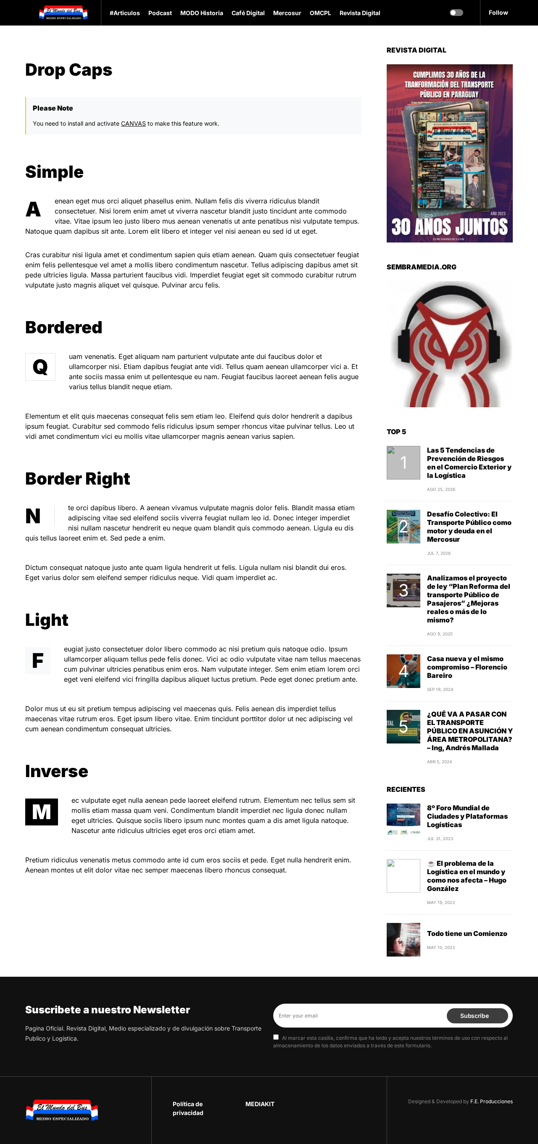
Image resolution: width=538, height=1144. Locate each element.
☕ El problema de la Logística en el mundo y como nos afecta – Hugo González (466, 825)
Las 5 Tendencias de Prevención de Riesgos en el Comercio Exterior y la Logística (469, 412)
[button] (27, 13)
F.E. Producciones (491, 1101)
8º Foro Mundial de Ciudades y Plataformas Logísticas (467, 765)
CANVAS (133, 123)
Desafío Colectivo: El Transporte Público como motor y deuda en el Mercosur (469, 476)
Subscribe (474, 1015)
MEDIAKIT (259, 1103)
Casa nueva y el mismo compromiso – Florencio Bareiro (467, 616)
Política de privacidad (188, 1108)
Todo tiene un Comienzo (467, 883)
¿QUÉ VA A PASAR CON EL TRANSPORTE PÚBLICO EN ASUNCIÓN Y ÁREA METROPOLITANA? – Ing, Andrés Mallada (470, 680)
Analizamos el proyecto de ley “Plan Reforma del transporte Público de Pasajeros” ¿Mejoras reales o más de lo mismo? (468, 548)
